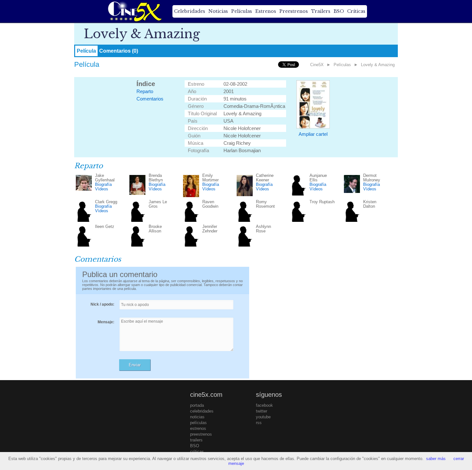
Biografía (103, 184)
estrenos (198, 428)
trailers (196, 440)
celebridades (202, 411)
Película (86, 51)
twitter (261, 411)
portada (197, 405)
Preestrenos (293, 11)
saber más (436, 458)
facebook (264, 405)
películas (198, 422)
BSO (339, 11)
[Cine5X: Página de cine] (134, 11)
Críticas (356, 11)
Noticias (218, 11)
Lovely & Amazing (378, 64)
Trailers (320, 11)
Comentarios (149, 98)
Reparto (144, 91)
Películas (241, 11)
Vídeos (101, 189)
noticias (197, 416)
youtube (263, 416)
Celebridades (189, 11)
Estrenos (265, 11)
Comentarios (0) (118, 51)
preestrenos (201, 434)
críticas (197, 451)
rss (259, 422)
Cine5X (317, 64)
